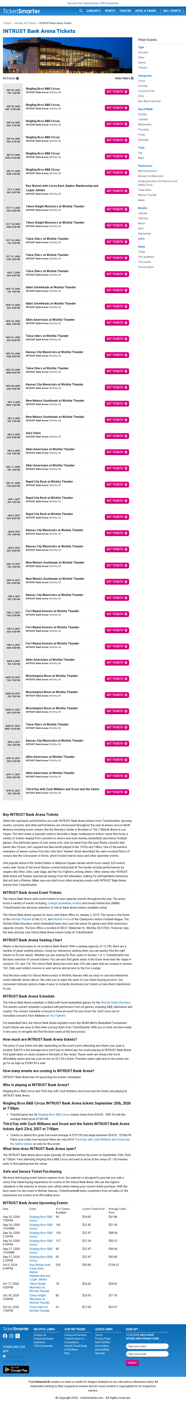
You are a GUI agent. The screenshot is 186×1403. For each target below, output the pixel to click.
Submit (132, 1363)
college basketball (59, 903)
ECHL (43, 919)
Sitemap (100, 1353)
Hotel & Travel (145, 11)
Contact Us (40, 1335)
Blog (67, 1353)
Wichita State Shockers (115, 1002)
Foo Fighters (58, 1015)
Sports (110, 11)
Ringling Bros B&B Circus (54, 1114)
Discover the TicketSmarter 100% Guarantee (93, 3)
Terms (99, 1335)
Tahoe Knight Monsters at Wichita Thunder (39, 1287)
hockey (77, 903)
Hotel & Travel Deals (75, 1345)
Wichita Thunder (21, 919)
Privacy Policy (103, 1338)
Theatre (125, 11)
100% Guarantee (43, 1345)
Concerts (93, 11)
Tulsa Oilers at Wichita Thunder (39, 1308)
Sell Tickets (172, 11)
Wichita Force (61, 919)
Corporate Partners (75, 1335)
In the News (71, 1349)
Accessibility (102, 1349)
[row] (67, 92)
